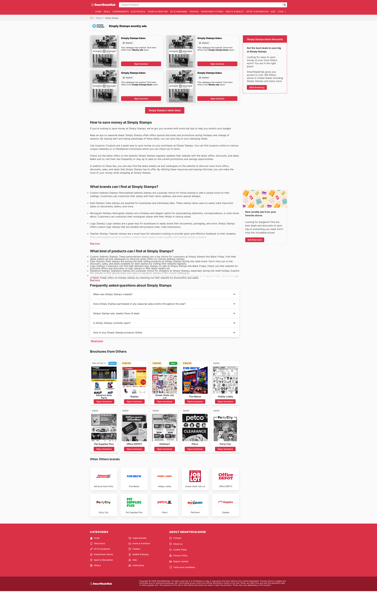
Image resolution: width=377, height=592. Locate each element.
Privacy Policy (180, 555)
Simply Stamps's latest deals (165, 110)
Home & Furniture (158, 11)
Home (98, 11)
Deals (107, 11)
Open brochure (141, 64)
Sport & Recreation (257, 11)
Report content (180, 561)
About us (177, 544)
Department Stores (212, 11)
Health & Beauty (235, 11)
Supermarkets (121, 11)
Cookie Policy (180, 549)
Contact (177, 538)
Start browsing (256, 87)
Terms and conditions (184, 567)
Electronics (138, 11)
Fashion (194, 11)
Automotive (138, 565)
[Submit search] (284, 5)
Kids (273, 11)
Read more (95, 243)
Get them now (255, 239)
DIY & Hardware (178, 11)
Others (282, 11)
